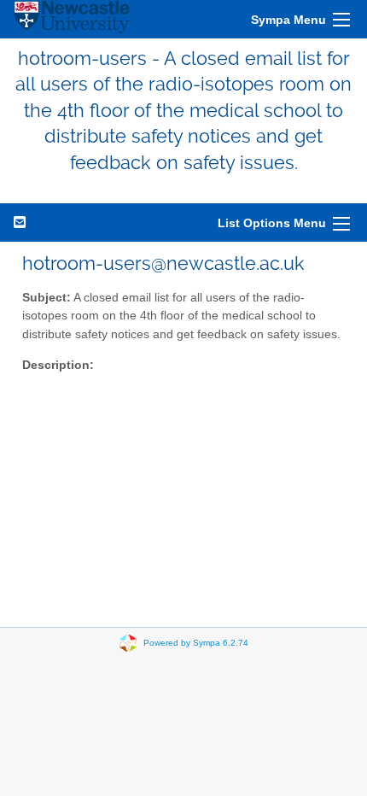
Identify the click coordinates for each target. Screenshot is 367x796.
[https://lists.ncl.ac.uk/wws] (72, 19)
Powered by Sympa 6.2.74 (195, 642)
